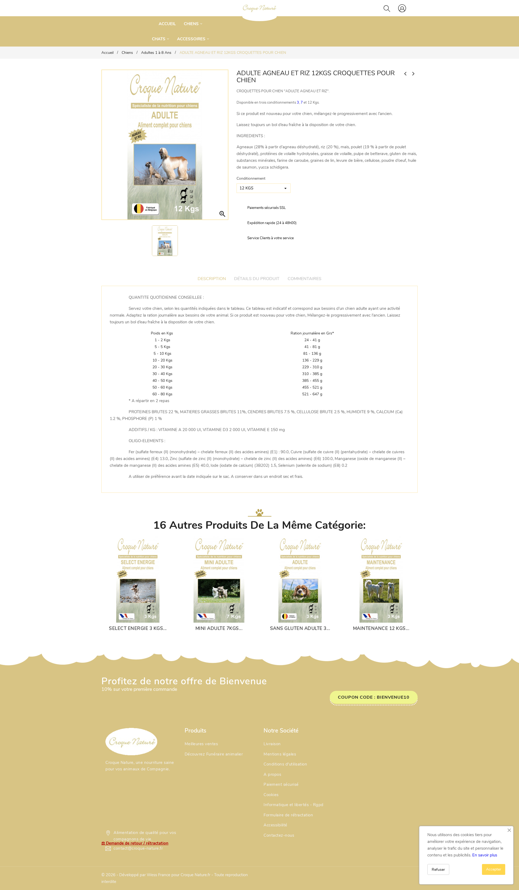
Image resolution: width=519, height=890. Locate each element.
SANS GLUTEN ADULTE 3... (300, 628)
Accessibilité (275, 825)
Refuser (438, 869)
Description (212, 279)
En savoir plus (484, 855)
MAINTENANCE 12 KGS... (381, 628)
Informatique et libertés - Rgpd (294, 804)
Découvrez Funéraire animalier (214, 754)
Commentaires (304, 279)
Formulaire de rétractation (288, 815)
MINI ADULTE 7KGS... (219, 628)
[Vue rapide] (143, 615)
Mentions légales (280, 754)
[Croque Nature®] (131, 741)
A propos (272, 774)
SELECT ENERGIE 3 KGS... (138, 628)
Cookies (271, 794)
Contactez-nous (279, 835)
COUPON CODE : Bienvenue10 (374, 697)
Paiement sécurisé (281, 784)
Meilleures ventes (201, 744)
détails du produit (257, 279)
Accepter (493, 869)
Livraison (272, 744)
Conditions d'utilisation (285, 764)
